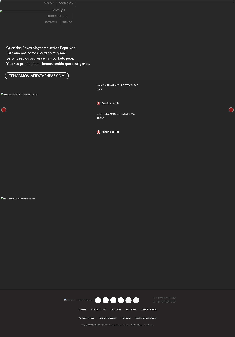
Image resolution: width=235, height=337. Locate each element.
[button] (116, 46)
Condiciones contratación (145, 318)
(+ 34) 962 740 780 (164, 297)
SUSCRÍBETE (115, 310)
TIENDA (67, 22)
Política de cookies (86, 318)
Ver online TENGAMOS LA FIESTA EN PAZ (117, 85)
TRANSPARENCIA (148, 310)
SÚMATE (82, 310)
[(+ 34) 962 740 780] (149, 298)
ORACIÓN (59, 9)
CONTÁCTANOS (98, 310)
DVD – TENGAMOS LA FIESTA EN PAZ (116, 114)
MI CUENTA (131, 310)
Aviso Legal (126, 318)
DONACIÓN (66, 3)
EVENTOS (51, 22)
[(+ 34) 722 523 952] (149, 302)
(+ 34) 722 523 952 (164, 301)
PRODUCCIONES (57, 15)
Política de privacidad (107, 318)
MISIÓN (49, 3)
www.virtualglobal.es (146, 325)
